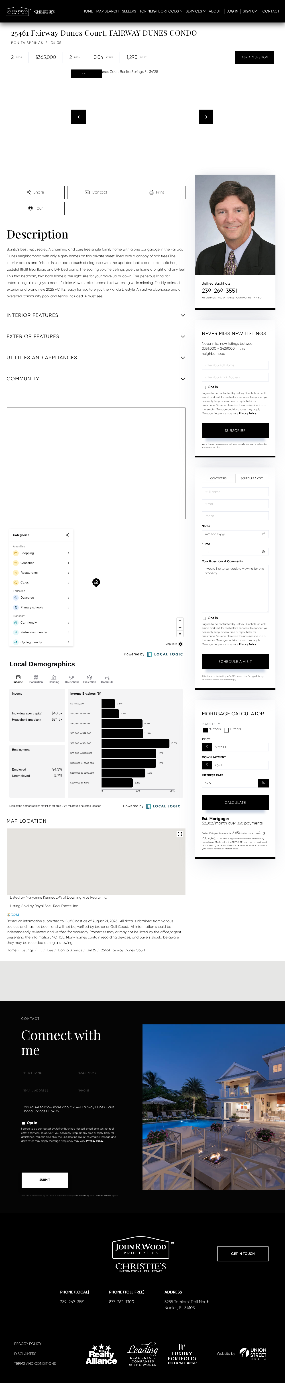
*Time (206, 544)
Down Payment (214, 757)
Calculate (235, 802)
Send (44, 1180)
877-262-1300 (121, 1302)
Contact (271, 11)
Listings (28, 950)
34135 (91, 950)
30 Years (215, 729)
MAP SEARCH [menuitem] (107, 11)
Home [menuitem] (88, 11)
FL (40, 950)
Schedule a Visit (252, 478)
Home (11, 950)
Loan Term (211, 724)
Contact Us (218, 478)
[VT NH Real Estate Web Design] (253, 1354)
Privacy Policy (247, 413)
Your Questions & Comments (222, 561)
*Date (206, 526)
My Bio (258, 298)
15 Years (235, 729)
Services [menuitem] (194, 11)
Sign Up (250, 11)
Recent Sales (226, 298)
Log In (232, 11)
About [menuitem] (215, 11)
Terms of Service (221, 680)
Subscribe (235, 430)
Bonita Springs (70, 950)
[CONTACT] (254, 57)
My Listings (209, 298)
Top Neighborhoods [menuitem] (159, 11)
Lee (50, 950)
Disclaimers (25, 1354)
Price (206, 739)
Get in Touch (243, 1254)
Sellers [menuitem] (129, 11)
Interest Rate (212, 775)
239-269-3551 (219, 291)
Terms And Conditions (35, 1363)
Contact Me (243, 298)
